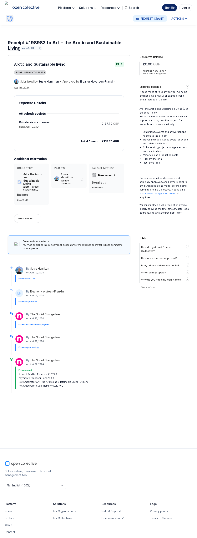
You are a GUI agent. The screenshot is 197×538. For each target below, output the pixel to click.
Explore (9, 518)
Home (8, 511)
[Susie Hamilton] (16, 81)
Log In (186, 7)
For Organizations (64, 511)
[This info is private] (104, 183)
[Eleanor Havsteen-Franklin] (19, 293)
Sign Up (169, 7)
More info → (148, 287)
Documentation (111, 518)
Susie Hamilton (39, 268)
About (9, 525)
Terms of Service (161, 518)
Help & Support (111, 511)
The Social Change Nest (46, 314)
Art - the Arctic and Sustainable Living (65, 45)
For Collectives (62, 518)
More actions (25, 218)
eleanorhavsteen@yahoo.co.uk (157, 193)
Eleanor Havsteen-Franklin (47, 291)
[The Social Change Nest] (19, 316)
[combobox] (35, 485)
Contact (10, 532)
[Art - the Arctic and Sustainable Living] (10, 18)
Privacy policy (159, 511)
